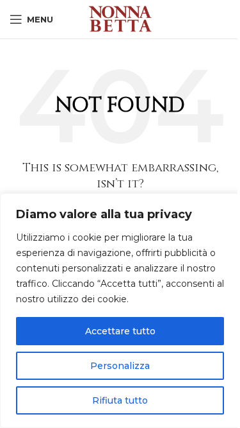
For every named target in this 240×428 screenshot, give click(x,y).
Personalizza (120, 366)
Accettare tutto (120, 331)
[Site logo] (120, 18)
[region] (120, 310)
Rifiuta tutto (120, 400)
